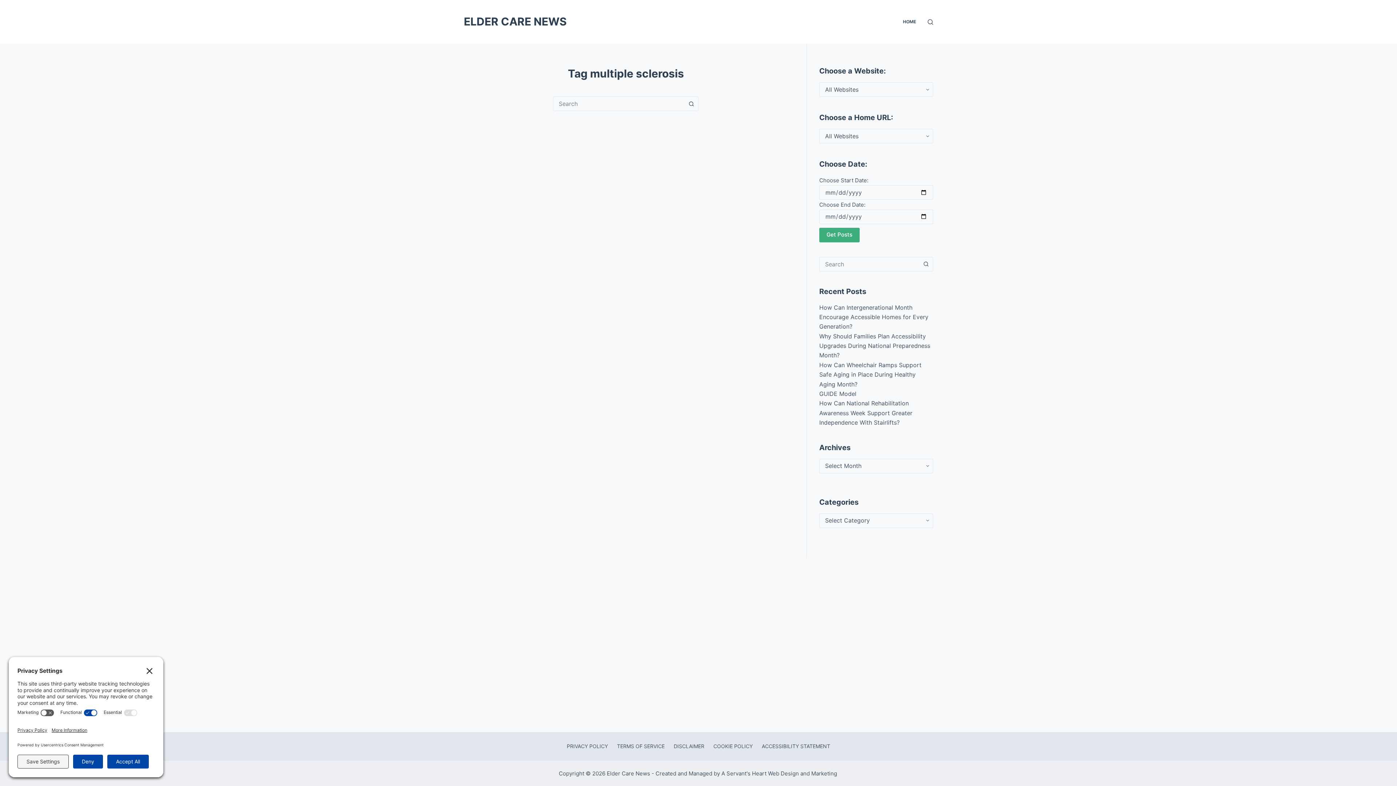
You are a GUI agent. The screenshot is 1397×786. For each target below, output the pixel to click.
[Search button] (691, 104)
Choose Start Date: (843, 180)
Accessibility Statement (796, 746)
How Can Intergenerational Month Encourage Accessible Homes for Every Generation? (873, 317)
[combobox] (618, 103)
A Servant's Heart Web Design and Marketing (780, 773)
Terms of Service (641, 746)
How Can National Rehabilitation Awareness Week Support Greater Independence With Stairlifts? (865, 413)
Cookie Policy (733, 746)
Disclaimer (689, 746)
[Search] (930, 22)
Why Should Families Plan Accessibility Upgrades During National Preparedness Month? (874, 346)
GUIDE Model (837, 393)
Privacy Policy (587, 746)
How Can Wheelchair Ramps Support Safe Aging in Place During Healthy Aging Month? (870, 374)
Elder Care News (515, 21)
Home (909, 21)
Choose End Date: (842, 204)
